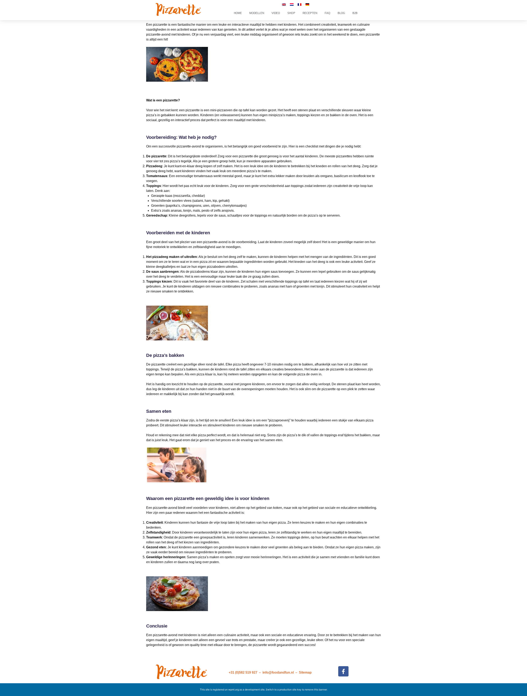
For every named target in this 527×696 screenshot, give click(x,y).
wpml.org (233, 689)
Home (238, 13)
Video (276, 13)
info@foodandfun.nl (278, 672)
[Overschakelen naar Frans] (299, 4)
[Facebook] (343, 671)
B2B (355, 13)
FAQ (327, 13)
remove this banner (316, 689)
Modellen (256, 13)
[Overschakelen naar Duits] (307, 4)
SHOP (291, 13)
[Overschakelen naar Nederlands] (292, 4)
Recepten (310, 13)
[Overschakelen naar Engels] (284, 4)
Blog (341, 13)
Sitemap (305, 672)
